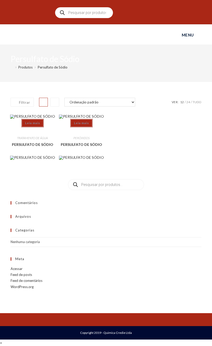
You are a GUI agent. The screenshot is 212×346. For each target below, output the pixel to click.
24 (188, 102)
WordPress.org (22, 287)
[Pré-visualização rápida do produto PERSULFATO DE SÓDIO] (32, 129)
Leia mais (32, 123)
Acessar (16, 269)
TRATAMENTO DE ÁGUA (32, 138)
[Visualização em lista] (54, 102)
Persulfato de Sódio (52, 67)
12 (182, 102)
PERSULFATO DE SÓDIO (32, 144)
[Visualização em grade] (43, 102)
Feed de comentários (26, 281)
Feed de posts (21, 275)
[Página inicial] (12, 67)
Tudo (197, 102)
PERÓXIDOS (81, 138)
